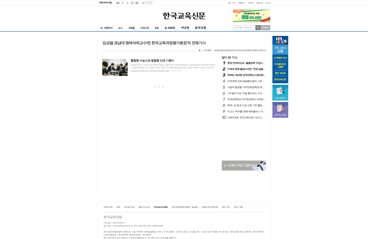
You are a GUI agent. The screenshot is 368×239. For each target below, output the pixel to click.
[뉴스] (120, 28)
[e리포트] (170, 28)
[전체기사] (107, 28)
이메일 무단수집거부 (209, 207)
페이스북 (122, 3)
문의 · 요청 (238, 207)
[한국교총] (200, 28)
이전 (155, 86)
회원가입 (259, 3)
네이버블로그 (137, 3)
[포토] (157, 28)
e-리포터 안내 (129, 207)
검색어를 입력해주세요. (243, 27)
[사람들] (131, 28)
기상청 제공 (148, 4)
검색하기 (257, 27)
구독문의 (250, 3)
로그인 (267, 3)
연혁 (118, 207)
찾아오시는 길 (144, 207)
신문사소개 (107, 207)
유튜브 (118, 3)
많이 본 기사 (229, 57)
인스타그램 (132, 3)
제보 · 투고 (232, 3)
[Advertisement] (116, 14)
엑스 (127, 3)
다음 (163, 86)
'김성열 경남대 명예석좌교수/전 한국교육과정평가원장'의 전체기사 (240, 50)
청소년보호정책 (184, 207)
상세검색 (265, 27)
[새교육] (185, 28)
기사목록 (207, 50)
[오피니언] (145, 28)
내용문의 (241, 3)
